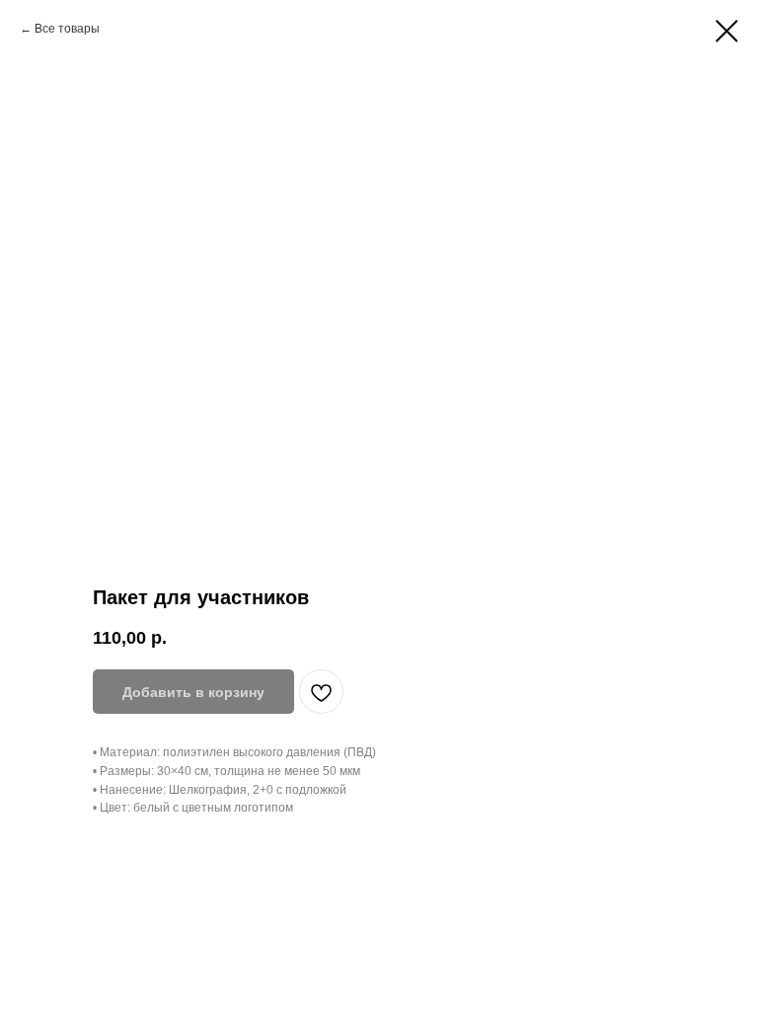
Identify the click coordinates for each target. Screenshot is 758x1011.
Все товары (67, 29)
